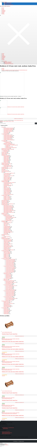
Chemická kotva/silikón (7, 183)
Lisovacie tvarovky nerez (8, 296)
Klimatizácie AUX (7, 141)
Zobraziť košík (2, 444)
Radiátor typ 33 (6, 256)
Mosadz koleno (6, 158)
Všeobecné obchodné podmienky (7, 432)
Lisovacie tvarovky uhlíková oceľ (9, 280)
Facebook (1, 121)
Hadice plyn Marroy (7, 178)
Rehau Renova (6, 248)
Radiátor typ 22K (6, 196)
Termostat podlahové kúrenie (10, 217)
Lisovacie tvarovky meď (7, 284)
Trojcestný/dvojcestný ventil (6, 237)
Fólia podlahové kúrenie (7, 243)
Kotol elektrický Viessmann (8, 131)
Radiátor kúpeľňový (7, 251)
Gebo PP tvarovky (6, 273)
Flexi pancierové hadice (5, 171)
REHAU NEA (8, 219)
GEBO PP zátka (8, 276)
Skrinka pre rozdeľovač (7, 241)
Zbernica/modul (8, 216)
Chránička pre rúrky (7, 247)
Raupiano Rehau (4, 204)
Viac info (3, 345)
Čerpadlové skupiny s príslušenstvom (7, 203)
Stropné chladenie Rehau (7, 166)
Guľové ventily (4, 152)
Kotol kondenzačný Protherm (8, 129)
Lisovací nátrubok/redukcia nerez (11, 298)
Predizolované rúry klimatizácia (10, 147)
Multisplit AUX (8, 142)
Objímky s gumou (6, 192)
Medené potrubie (6, 302)
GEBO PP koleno (8, 275)
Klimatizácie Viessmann (7, 143)
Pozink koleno (6, 308)
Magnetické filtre (4, 200)
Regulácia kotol (6, 214)
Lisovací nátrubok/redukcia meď (18, 120)
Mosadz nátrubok (6, 160)
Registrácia (3, 10)
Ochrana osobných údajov (6, 431)
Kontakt (3, 13)
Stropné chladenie (4, 164)
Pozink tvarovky (4, 307)
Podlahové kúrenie (5, 238)
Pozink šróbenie (6, 311)
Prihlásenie (3, 11)
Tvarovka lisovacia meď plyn (8, 175)
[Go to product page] (19, 324)
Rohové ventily (4, 168)
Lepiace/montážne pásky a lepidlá (9, 182)
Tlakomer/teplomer (7, 189)
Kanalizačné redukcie (7, 230)
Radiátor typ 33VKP (7, 198)
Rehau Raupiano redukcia (8, 209)
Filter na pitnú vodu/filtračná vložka (7, 149)
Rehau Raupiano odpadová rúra (9, 212)
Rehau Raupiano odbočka (8, 205)
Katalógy (3, 57)
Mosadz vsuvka (6, 157)
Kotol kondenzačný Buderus (8, 128)
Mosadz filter (4, 154)
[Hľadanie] (36, 123)
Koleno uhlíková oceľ (9, 281)
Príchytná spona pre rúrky (8, 239)
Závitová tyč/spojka (7, 193)
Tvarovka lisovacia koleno (10, 266)
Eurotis (3, 169)
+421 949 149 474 (5, 427)
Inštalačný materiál (5, 181)
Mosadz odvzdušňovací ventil (6, 163)
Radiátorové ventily (7, 199)
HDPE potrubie (6, 304)
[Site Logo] (5, 6)
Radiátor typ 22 (6, 255)
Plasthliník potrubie (7, 305)
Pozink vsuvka (6, 309)
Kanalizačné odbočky (7, 226)
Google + (10, 121)
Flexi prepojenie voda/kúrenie (8, 303)
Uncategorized (14, 413)
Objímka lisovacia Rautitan (10, 293)
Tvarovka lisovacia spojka (10, 263)
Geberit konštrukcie (5, 180)
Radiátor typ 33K (6, 197)
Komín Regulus (6, 132)
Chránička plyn (6, 176)
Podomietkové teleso (5, 234)
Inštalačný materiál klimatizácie (8, 144)
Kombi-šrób (6, 184)
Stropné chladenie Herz (7, 165)
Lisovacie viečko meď (9, 286)
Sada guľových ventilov (7, 240)
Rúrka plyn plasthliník (7, 177)
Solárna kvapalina (6, 236)
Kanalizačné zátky (6, 229)
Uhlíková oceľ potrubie (7, 301)
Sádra (5, 186)
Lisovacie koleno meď (9, 287)
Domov (3, 7)
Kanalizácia (3, 221)
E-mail (13, 121)
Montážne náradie (4, 151)
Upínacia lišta (6, 242)
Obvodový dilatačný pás (7, 245)
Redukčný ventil (4, 213)
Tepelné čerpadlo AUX (7, 134)
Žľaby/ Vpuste (6, 224)
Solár (3, 235)
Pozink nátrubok (6, 313)
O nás (3, 8)
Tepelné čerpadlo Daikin (7, 136)
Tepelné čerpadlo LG (7, 138)
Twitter (4, 121)
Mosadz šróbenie (6, 156)
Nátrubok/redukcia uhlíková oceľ (11, 282)
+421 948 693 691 (11, 427)
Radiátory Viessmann (5, 250)
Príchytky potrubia (6, 188)
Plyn (2, 172)
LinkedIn (7, 121)
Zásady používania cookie (6, 433)
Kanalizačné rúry (6, 228)
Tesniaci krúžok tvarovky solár (10, 289)
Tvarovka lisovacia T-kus (9, 265)
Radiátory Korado (4, 195)
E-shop (3, 9)
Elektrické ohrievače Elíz (6, 148)
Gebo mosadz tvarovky (7, 272)
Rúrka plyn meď (6, 174)
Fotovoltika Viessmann (5, 201)
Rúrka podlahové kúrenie (8, 246)
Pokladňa (6, 444)
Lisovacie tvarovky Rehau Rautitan (9, 290)
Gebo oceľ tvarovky (7, 278)
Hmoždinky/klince (6, 185)
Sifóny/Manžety (6, 232)
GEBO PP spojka (8, 274)
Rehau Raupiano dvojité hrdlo (8, 207)
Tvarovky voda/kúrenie (5, 258)
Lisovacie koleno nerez (9, 297)
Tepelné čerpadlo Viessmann (8, 135)
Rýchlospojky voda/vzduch (8, 194)
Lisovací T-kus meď (9, 288)
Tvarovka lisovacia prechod (10, 264)
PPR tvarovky (6, 279)
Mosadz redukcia (6, 159)
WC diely (5, 233)
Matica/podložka (6, 187)
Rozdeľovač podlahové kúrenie (8, 249)
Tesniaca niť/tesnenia (7, 191)
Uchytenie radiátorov (7, 253)
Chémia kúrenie (4, 167)
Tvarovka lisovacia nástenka (10, 261)
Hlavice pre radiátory (7, 252)
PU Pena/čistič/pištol (7, 190)
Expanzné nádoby (4, 170)
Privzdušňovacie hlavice (7, 222)
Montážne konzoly (8, 146)
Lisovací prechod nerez (9, 299)
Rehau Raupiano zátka (7, 211)
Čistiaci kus (5, 223)
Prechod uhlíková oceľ (9, 283)
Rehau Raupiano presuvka (8, 208)
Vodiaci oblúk (6, 244)
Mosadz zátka (6, 161)
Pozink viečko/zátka (7, 310)
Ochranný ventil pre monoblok (8, 139)
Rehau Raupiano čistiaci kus (8, 206)
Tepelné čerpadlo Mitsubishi (8, 137)
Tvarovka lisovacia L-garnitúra (10, 260)
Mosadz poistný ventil (5, 162)
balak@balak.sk (5, 428)
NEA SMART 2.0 (8, 218)
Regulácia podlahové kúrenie (8, 215)
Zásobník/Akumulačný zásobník (7, 220)
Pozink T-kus (6, 312)
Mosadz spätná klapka (5, 153)
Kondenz (7, 145)
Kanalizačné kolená (7, 227)
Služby (3, 58)
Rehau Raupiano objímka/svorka (9, 210)
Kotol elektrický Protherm (8, 130)
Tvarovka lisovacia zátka (9, 262)
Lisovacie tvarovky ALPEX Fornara (9, 259)
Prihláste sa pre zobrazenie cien (18, 118)
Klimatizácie (4, 140)
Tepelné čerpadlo (4, 133)
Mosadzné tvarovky (5, 155)
